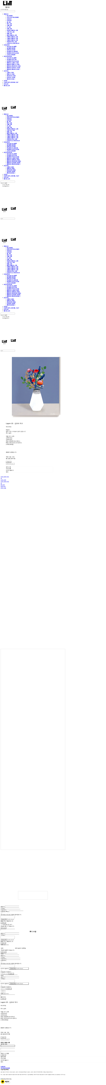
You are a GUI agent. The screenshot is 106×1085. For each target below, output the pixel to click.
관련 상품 (3, 488)
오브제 (5, 80)
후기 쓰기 (3, 928)
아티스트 (6, 84)
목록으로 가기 (4, 973)
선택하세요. (9, 438)
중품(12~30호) (11, 74)
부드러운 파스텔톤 (11, 46)
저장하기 (3, 922)
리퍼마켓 (9, 20)
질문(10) (3, 486)
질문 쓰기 (3, 952)
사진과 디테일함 (11, 54)
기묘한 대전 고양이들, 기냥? (11, 82)
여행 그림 (9, 28)
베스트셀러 (10, 15)
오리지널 (6, 71)
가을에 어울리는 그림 (12, 38)
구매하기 (3, 998)
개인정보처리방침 (5, 1068)
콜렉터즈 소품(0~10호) (13, 62)
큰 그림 (9, 27)
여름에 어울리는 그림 (12, 36)
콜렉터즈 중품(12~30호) (13, 64)
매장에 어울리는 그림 (12, 30)
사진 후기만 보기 (7, 924)
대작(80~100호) (11, 77)
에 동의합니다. (11, 914)
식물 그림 (9, 25)
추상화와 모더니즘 (11, 59)
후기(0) (3, 484)
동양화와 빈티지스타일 (13, 53)
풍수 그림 (9, 23)
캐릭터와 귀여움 (11, 49)
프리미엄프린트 (8, 56)
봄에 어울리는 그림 (12, 35)
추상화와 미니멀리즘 (12, 51)
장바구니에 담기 (5, 1039)
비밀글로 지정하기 (6, 972)
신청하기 (3, 1055)
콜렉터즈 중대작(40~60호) (14, 66)
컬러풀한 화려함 (11, 48)
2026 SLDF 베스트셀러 (13, 17)
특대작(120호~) (11, 79)
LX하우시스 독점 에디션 (13, 43)
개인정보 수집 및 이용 (7, 914)
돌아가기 (3, 988)
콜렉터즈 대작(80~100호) (13, 67)
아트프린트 (7, 45)
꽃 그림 (9, 22)
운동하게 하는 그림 (12, 41)
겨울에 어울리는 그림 (12, 40)
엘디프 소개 (7, 85)
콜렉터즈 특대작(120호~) (13, 69)
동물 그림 (9, 33)
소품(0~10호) (10, 72)
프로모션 (9, 19)
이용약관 (3, 1066)
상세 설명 (3, 480)
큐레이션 (6, 14)
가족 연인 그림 (10, 32)
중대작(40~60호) (11, 75)
